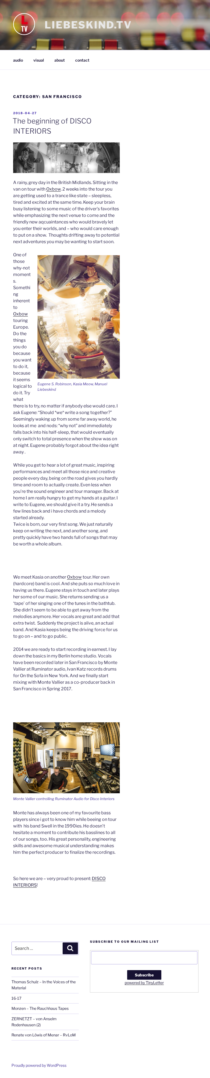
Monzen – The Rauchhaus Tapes (40, 1008)
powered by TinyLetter (144, 982)
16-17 (16, 998)
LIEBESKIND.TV (88, 25)
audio (18, 60)
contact (82, 60)
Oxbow (53, 189)
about (59, 60)
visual (38, 60)
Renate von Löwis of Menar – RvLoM (43, 1035)
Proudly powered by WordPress (38, 1065)
